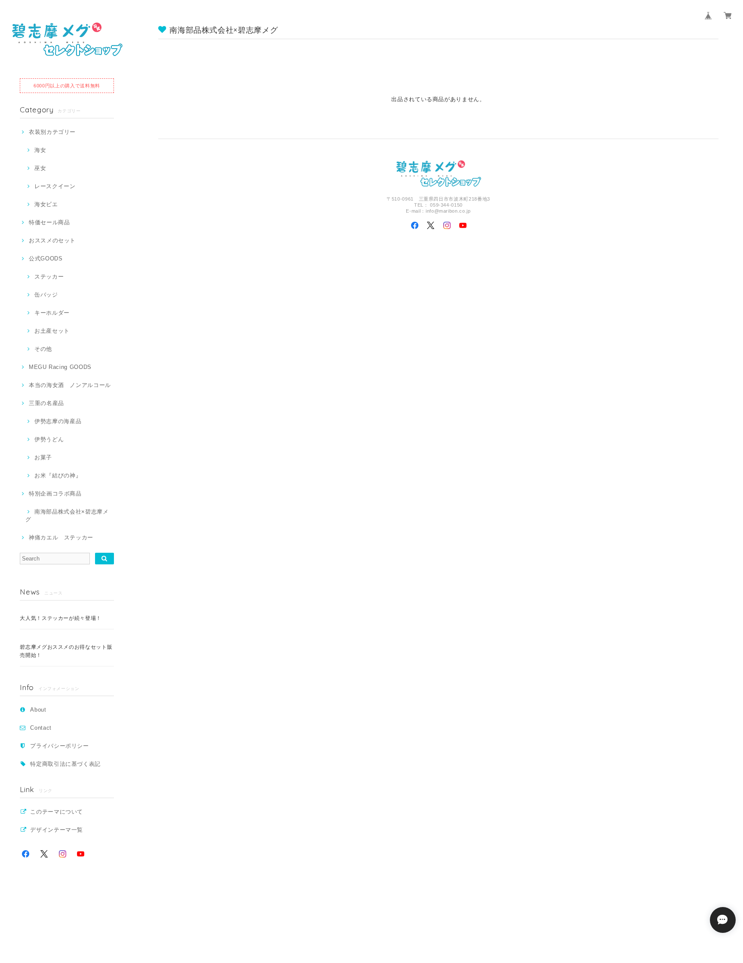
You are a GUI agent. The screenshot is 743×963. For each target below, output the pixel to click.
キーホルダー (52, 313)
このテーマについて (56, 811)
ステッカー (49, 276)
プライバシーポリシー (59, 746)
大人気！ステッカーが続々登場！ (60, 618)
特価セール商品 (49, 222)
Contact (41, 728)
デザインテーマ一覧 (56, 830)
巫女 (40, 168)
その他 (43, 349)
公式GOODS (45, 258)
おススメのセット (52, 240)
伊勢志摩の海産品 (57, 421)
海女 (40, 150)
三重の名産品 (46, 403)
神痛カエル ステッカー (61, 537)
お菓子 (43, 457)
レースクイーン (54, 186)
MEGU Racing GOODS (60, 367)
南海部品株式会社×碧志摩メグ (66, 515)
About (38, 709)
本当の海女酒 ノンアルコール (70, 385)
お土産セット (52, 331)
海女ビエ (46, 204)
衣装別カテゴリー (52, 132)
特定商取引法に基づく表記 (65, 764)
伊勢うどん (49, 439)
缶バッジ (46, 294)
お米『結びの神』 (57, 475)
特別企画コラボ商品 (55, 493)
